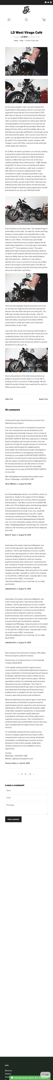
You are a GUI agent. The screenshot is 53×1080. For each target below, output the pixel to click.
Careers (8, 1074)
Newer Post (43, 399)
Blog (21, 40)
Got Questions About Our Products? (31, 1078)
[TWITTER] (48, 2)
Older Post (9, 399)
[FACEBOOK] (45, 2)
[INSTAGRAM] (50, 2)
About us (8, 1070)
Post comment (13, 819)
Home (16, 40)
